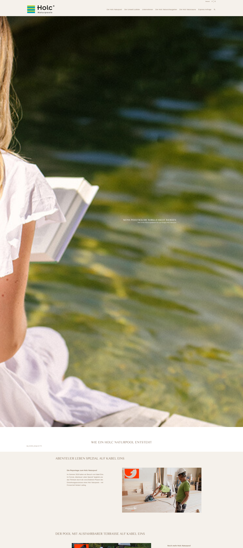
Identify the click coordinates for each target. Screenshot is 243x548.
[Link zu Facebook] (212, 1)
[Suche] (214, 9)
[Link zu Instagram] (215, 1)
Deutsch (208, 1)
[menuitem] (207, 1)
